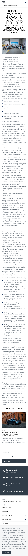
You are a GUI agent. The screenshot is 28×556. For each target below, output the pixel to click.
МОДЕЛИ (5, 511)
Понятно (6, 552)
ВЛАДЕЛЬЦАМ (6, 519)
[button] (12, 456)
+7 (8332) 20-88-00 (6, 507)
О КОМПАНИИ (6, 524)
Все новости (7, 461)
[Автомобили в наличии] (22, 2)
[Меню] (25, 2)
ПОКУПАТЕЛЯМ (7, 515)
